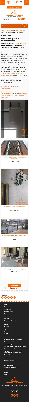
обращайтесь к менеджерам (13, 73)
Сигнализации (5, 47)
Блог (5, 331)
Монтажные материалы (10, 360)
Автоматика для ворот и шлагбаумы (13, 339)
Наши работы (7, 309)
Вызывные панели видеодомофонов (12, 92)
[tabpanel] (14, 119)
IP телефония (7, 357)
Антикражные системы (10, 370)
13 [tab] (14, 137)
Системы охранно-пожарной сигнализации (15, 346)
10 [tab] (24, 135)
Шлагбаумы (14, 47)
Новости (6, 333)
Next (26, 119)
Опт (5, 313)
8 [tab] (19, 135)
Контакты (6, 318)
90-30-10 (6, 20)
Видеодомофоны (21, 43)
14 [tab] (17, 137)
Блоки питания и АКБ (9, 348)
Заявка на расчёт (14, 7)
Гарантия (6, 329)
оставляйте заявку (6, 75)
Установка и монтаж (9, 311)
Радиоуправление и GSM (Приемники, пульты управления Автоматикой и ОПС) (15, 351)
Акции (5, 304)
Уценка (6, 372)
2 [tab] (5, 135)
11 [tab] (26, 135)
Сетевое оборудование (9, 354)
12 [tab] (12, 137)
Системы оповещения (9, 365)
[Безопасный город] (14, 13)
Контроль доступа (19, 45)
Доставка (6, 326)
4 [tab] (10, 135)
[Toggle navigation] (2, 2)
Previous (2, 119)
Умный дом (7, 363)
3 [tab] (7, 135)
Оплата (6, 324)
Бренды (6, 306)
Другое (22, 47)
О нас (5, 316)
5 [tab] (12, 135)
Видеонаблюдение (6, 45)
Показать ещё (14, 285)
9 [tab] (21, 135)
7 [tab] (17, 135)
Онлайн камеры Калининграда (12, 336)
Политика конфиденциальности (12, 320)
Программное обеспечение (10, 367)
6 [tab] (14, 135)
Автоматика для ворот (7, 43)
